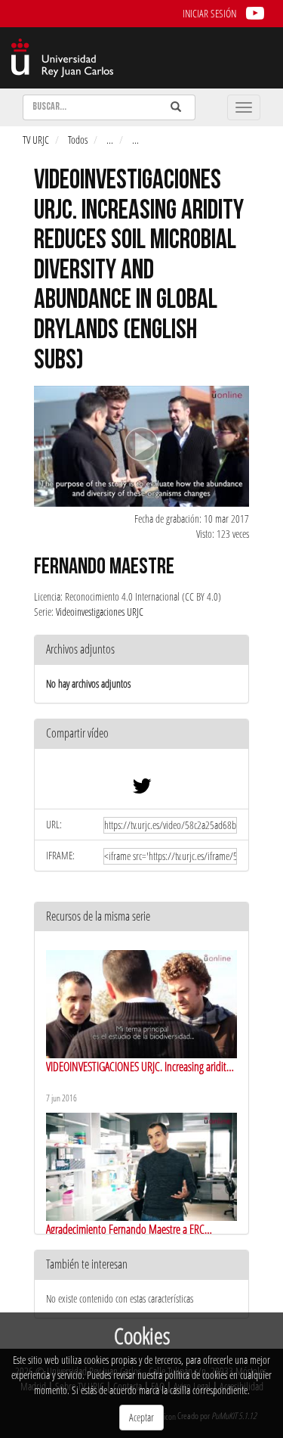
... (109, 139)
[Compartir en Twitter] (142, 789)
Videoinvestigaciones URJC (99, 611)
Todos (78, 139)
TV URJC (36, 139)
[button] (141, 734)
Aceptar (141, 1417)
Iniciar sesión (209, 13)
